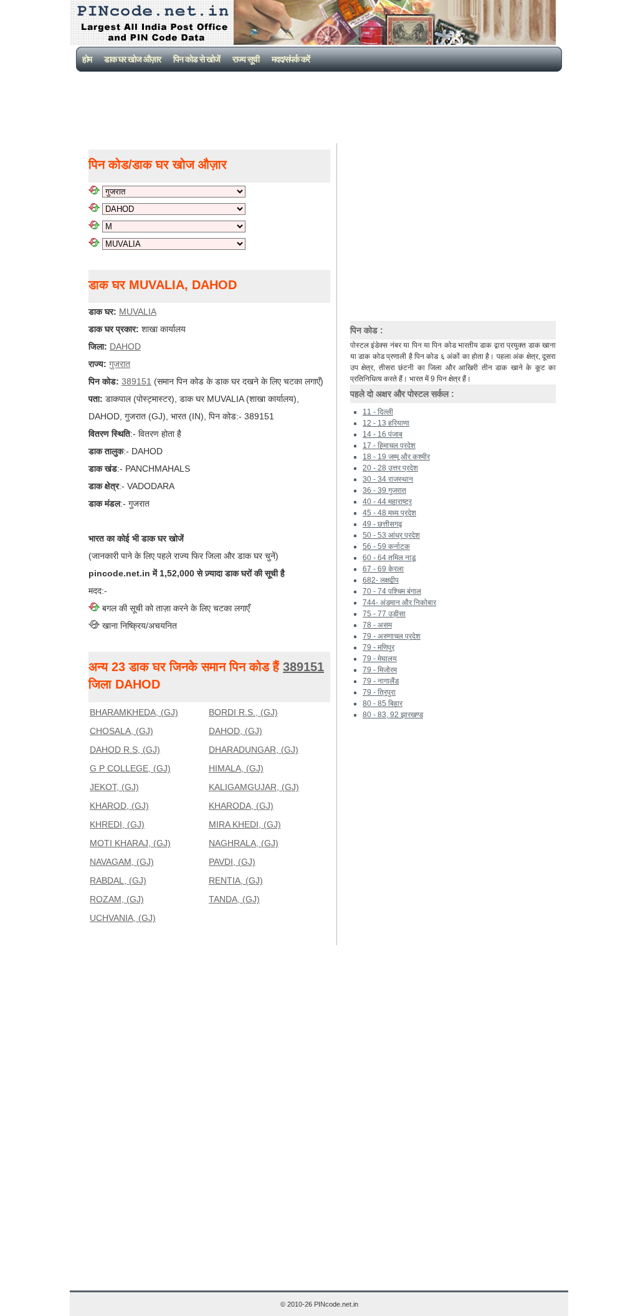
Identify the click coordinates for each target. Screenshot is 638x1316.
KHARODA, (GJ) (241, 806)
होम (87, 59)
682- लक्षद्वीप (381, 580)
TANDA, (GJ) (234, 899)
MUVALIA (137, 312)
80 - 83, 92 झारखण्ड (393, 714)
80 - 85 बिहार (382, 703)
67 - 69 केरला (383, 569)
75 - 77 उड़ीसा (384, 613)
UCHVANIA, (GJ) (123, 918)
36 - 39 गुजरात (384, 490)
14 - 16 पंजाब (382, 434)
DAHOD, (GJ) (235, 731)
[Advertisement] (321, 106)
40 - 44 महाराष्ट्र (387, 501)
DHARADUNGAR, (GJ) (253, 750)
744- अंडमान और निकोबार (399, 602)
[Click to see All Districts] (94, 209)
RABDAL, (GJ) (118, 880)
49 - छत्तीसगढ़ (382, 524)
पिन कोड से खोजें (196, 59)
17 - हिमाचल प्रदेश (389, 445)
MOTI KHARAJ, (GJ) (130, 843)
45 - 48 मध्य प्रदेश (389, 512)
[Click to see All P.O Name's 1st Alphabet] (94, 226)
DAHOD (125, 346)
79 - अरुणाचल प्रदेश (392, 636)
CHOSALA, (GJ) (121, 731)
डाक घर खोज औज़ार (132, 59)
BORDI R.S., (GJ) (243, 712)
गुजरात (119, 364)
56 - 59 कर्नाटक (386, 546)
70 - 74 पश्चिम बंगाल (392, 591)
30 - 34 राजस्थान (388, 479)
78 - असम (377, 625)
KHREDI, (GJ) (117, 824)
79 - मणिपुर (378, 647)
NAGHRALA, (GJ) (244, 843)
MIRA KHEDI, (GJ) (245, 824)
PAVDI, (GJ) (232, 862)
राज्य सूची (245, 59)
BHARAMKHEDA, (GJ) (134, 712)
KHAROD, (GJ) (119, 806)
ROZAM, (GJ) (117, 899)
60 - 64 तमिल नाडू (389, 557)
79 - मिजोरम (380, 669)
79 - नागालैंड (381, 681)
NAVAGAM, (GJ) (122, 862)
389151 (136, 381)
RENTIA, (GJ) (236, 880)
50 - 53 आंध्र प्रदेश (391, 535)
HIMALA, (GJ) (236, 768)
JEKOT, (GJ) (114, 787)
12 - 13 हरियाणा (386, 423)
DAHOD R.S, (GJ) (125, 750)
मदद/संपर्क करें (291, 59)
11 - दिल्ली (378, 412)
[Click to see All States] (94, 191)
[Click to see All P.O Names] (94, 244)
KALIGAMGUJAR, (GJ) (254, 787)
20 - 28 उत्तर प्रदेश (390, 468)
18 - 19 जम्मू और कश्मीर (396, 456)
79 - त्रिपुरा (379, 692)
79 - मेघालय (380, 658)
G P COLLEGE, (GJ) (130, 768)
